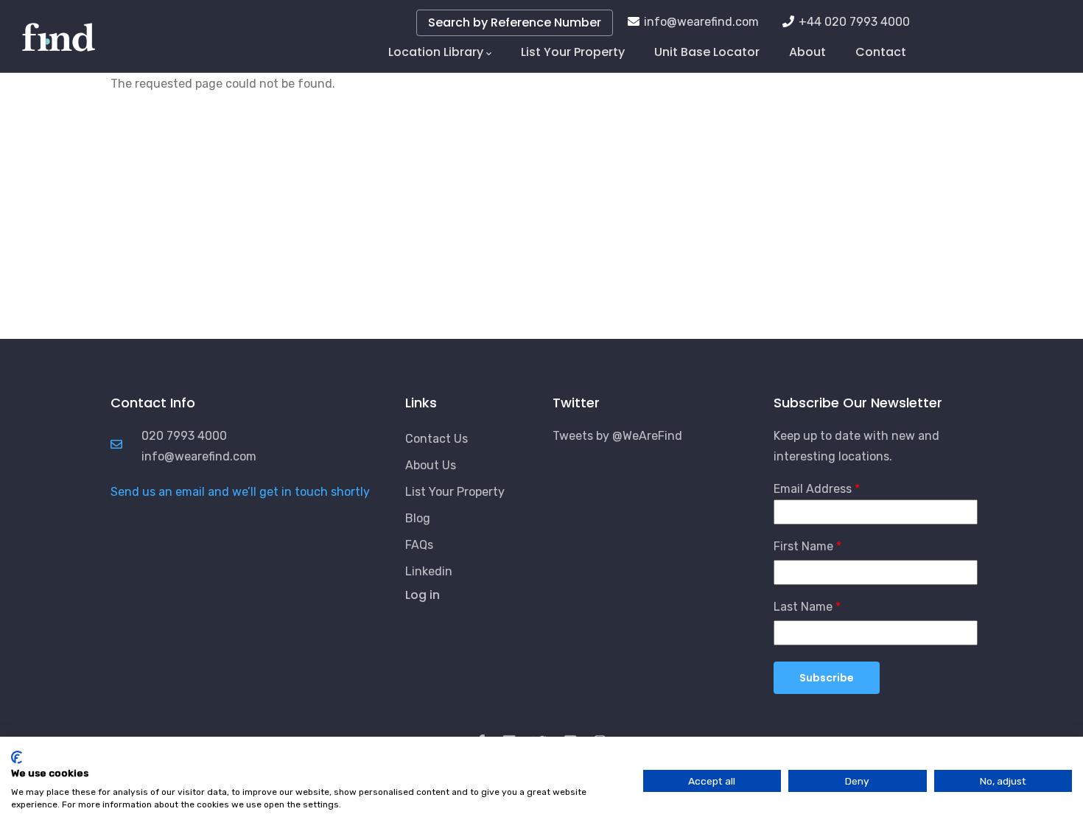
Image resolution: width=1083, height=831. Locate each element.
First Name (803, 546)
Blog (417, 518)
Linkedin (428, 571)
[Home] (58, 29)
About (807, 51)
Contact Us (436, 439)
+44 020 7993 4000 (854, 22)
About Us (430, 465)
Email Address (813, 489)
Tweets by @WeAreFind (617, 436)
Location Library (435, 51)
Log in (422, 594)
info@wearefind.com (701, 22)
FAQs (419, 545)
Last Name (803, 607)
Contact (880, 51)
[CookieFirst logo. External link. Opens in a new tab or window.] (16, 757)
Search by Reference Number (514, 22)
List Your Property (573, 51)
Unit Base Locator (707, 51)
